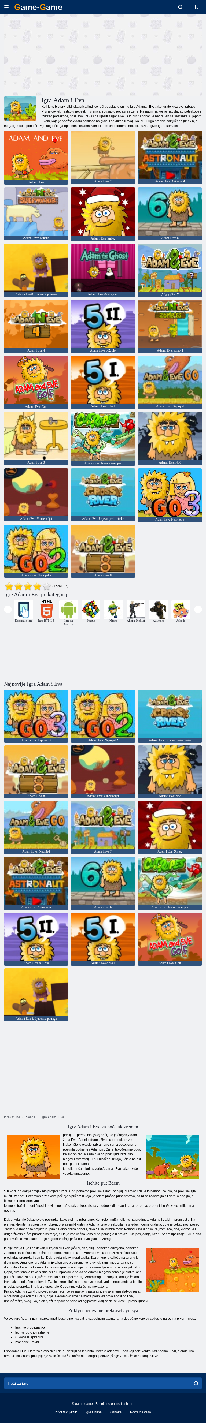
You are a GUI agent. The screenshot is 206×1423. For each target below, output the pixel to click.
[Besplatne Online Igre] (38, 7)
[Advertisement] (54, 54)
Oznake (116, 1412)
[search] (196, 1383)
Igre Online (94, 1412)
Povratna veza (140, 1412)
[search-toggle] (180, 7)
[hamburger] (6, 7)
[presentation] (8, 609)
